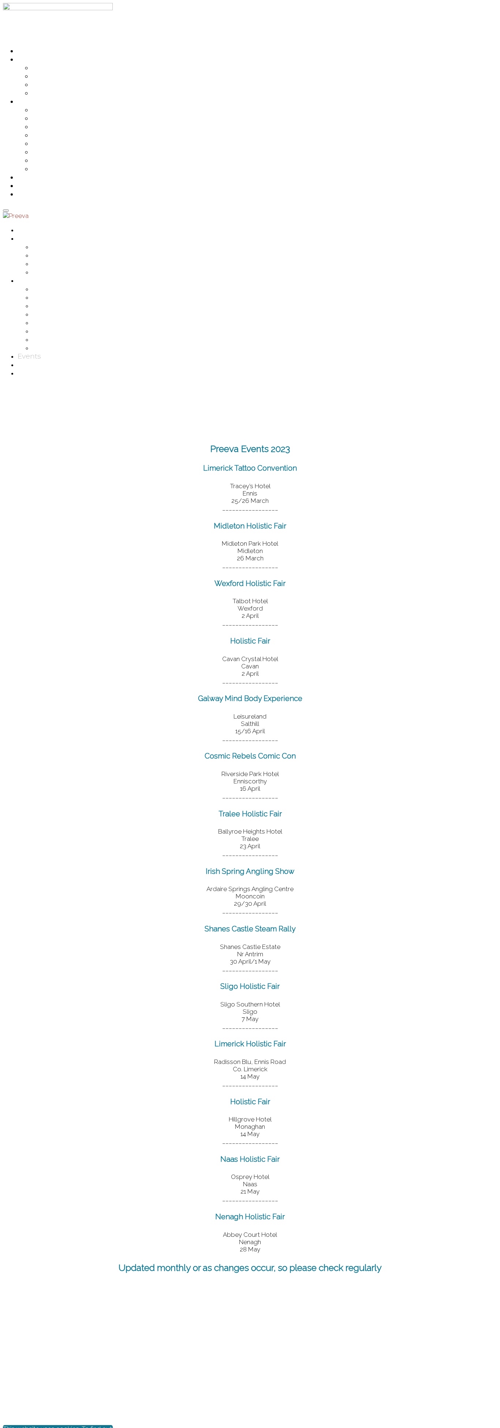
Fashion (44, 76)
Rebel (41, 85)
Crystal (42, 68)
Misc (39, 135)
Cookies (485, 1380)
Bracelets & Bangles (62, 110)
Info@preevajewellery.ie (37, 1353)
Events (28, 177)
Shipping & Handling (468, 1394)
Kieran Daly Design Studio (191, 1408)
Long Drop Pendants (65, 127)
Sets (38, 160)
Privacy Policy (477, 1367)
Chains (43, 118)
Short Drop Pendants (65, 169)
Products (31, 102)
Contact (30, 186)
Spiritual (45, 93)
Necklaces (47, 144)
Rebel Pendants (57, 152)
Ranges (29, 59)
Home (27, 51)
